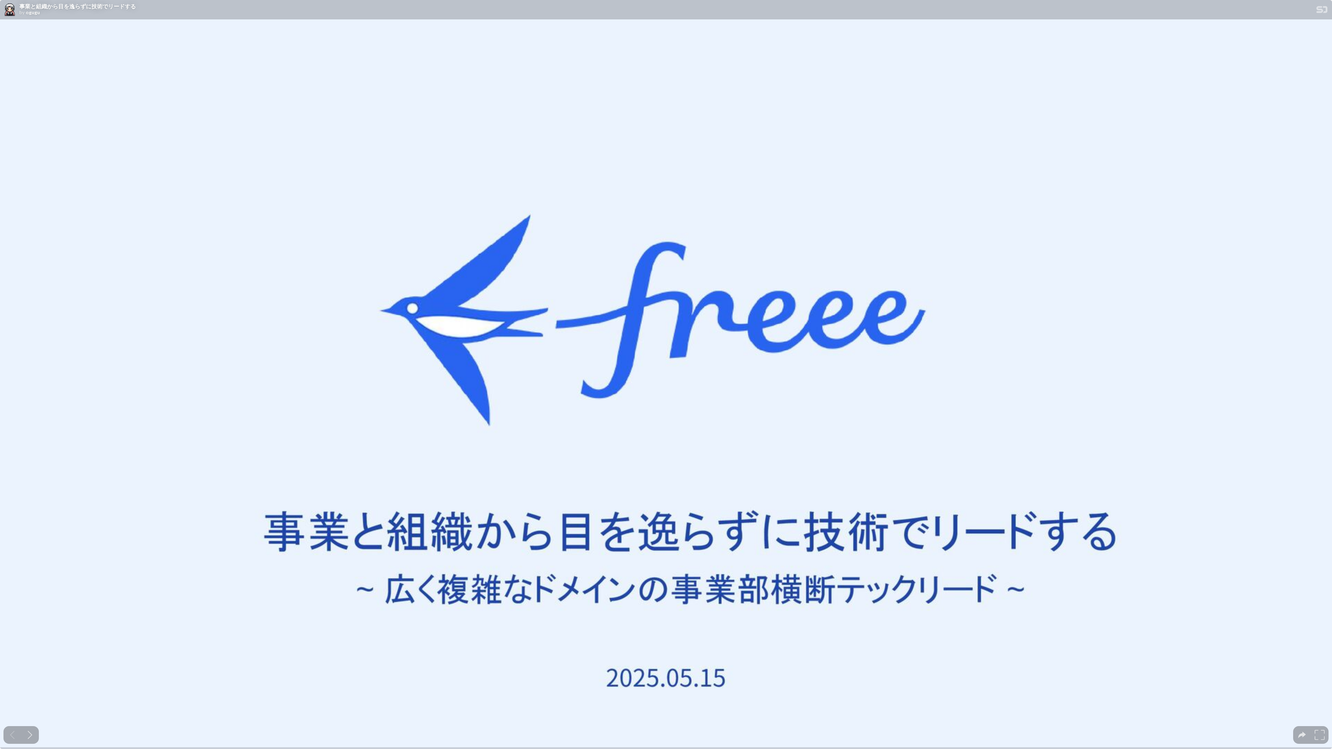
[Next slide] (30, 735)
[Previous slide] (12, 735)
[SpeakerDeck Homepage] (1321, 11)
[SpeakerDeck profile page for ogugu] (9, 10)
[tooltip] (1302, 735)
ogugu (33, 12)
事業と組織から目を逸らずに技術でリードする (77, 6)
